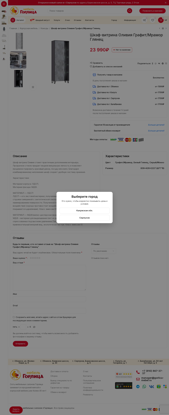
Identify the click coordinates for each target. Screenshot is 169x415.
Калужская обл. (84, 210)
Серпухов (84, 217)
